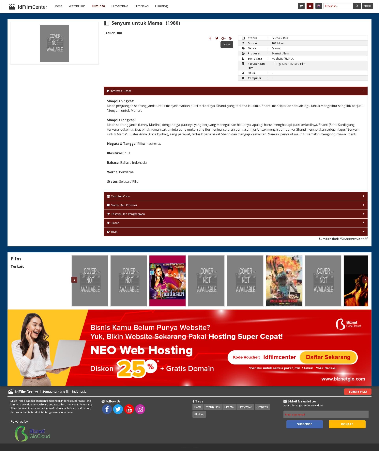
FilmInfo (98, 6)
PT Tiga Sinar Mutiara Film (288, 63)
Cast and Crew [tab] (120, 196)
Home (57, 6)
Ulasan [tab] (115, 223)
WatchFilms (77, 6)
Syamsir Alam (280, 53)
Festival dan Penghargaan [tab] (128, 214)
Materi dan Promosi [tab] (124, 205)
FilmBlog (161, 6)
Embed (227, 44)
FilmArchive (119, 6)
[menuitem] (58, 6)
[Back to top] (366, 426)
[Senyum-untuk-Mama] (210, 38)
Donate (347, 424)
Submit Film (358, 391)
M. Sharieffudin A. (283, 58)
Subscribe (304, 424)
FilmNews (141, 6)
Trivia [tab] (114, 232)
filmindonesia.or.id (353, 239)
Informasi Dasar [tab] (120, 91)
